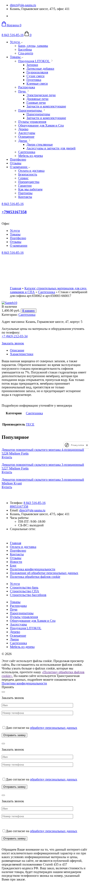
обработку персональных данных (53, 727)
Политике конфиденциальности (24, 683)
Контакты (17, 554)
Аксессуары (18, 624)
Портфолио (18, 159)
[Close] (3, 692)
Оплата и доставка (23, 547)
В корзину (28, 310)
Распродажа (18, 605)
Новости (16, 561)
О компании (19, 167)
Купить (7, 457)
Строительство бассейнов (28, 595)
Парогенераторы (22, 613)
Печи (13, 609)
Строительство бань (24, 587)
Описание (17, 350)
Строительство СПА (24, 591)
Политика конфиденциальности (32, 569)
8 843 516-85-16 (13, 35)
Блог (13, 565)
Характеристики (21, 354)
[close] (87, 445)
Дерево (15, 632)
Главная (15, 288)
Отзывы (15, 163)
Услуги (15, 42)
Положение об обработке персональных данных (44, 573)
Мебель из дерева (22, 647)
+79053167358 (14, 212)
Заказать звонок (13, 343)
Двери (14, 639)
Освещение (18, 635)
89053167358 (19, 506)
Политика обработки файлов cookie (35, 576)
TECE (30, 424)
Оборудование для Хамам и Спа (32, 620)
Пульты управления (24, 617)
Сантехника (46, 292)
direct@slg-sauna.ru (23, 5)
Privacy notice (77, 445)
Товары (15, 57)
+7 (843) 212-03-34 (15, 336)
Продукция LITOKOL (25, 628)
